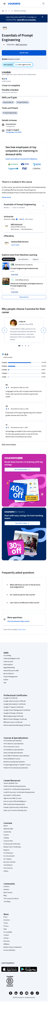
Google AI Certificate (11, 698)
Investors (7, 920)
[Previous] (4, 330)
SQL (5, 683)
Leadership (7, 832)
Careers (6, 835)
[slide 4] (28, 345)
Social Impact (8, 865)
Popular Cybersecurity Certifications (16, 807)
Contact (6, 935)
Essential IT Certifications (12, 795)
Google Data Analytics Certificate (15, 704)
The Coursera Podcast (11, 898)
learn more (22, 629)
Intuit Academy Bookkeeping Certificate (17, 725)
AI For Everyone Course (11, 747)
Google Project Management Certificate (17, 710)
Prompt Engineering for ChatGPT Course (17, 765)
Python (6, 680)
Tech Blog (7, 901)
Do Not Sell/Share (9, 950)
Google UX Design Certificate (13, 713)
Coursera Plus (8, 841)
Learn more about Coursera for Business (21, 159)
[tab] (9, 259)
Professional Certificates (12, 844)
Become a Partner (10, 862)
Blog (5, 895)
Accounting (7, 655)
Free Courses (8, 868)
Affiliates (6, 944)
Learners (6, 886)
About (6, 826)
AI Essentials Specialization (13, 741)
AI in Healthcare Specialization (14, 750)
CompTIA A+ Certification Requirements (17, 789)
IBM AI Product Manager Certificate (15, 719)
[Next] (43, 330)
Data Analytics (8, 664)
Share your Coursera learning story (15, 810)
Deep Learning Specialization (13, 753)
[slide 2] (22, 345)
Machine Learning (20, 11)
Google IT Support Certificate (13, 707)
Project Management (11, 677)
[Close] (42, 17)
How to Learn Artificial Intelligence (15, 801)
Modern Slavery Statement (13, 947)
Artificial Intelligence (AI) (12, 658)
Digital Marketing (9, 667)
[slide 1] (19, 345)
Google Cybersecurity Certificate (15, 701)
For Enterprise (8, 853)
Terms (6, 923)
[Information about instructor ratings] (17, 219)
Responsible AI (8, 102)
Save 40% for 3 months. (26, 20)
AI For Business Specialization (13, 744)
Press (5, 917)
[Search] (43, 3)
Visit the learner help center (18, 621)
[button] (15, 245)
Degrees (6, 850)
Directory (7, 941)
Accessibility (8, 932)
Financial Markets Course (12, 759)
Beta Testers (8, 892)
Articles (6, 938)
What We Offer (8, 829)
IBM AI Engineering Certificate (13, 716)
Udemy (6, 871)
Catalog (6, 838)
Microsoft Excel (9, 674)
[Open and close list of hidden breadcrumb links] (9, 11)
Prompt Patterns (22, 102)
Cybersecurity (8, 661)
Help (5, 929)
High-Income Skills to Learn (12, 798)
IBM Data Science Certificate (13, 722)
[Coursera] (14, 3)
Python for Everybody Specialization (16, 768)
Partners (6, 889)
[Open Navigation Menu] (4, 3)
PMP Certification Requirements (14, 804)
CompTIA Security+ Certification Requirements (19, 792)
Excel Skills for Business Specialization (16, 756)
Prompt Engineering (10, 113)
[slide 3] (25, 345)
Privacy (6, 926)
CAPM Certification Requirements (15, 786)
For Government (9, 856)
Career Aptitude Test (11, 783)
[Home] (3, 11)
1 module (6, 72)
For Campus (7, 859)
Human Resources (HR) (11, 670)
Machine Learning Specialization (14, 762)
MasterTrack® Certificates (12, 847)
